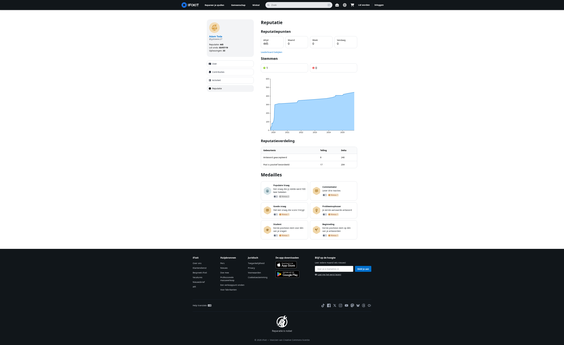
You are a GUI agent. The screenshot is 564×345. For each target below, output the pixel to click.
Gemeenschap (238, 5)
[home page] (190, 5)
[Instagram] (340, 305)
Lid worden (364, 5)
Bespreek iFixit (200, 272)
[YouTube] (346, 305)
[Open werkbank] (337, 5)
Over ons (197, 263)
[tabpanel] (309, 129)
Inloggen (379, 5)
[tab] (230, 63)
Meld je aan (363, 269)
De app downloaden (287, 257)
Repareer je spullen (214, 5)
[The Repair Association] (369, 305)
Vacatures (197, 277)
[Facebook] (329, 305)
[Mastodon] (352, 305)
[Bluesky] (358, 305)
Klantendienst (200, 268)
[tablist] (230, 76)
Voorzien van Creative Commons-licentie (290, 340)
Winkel (256, 5)
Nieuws (224, 268)
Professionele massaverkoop (227, 279)
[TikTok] (323, 305)
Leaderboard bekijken (271, 52)
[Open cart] (352, 5)
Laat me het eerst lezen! (329, 274)
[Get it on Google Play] (287, 274)
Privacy (251, 268)
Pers (222, 263)
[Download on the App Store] (286, 264)
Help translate (200, 305)
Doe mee (224, 272)
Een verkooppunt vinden (232, 285)
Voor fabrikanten (228, 289)
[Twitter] (334, 305)
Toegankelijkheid (256, 263)
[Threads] (363, 305)
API (194, 286)
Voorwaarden (254, 272)
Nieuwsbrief (199, 282)
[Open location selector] (345, 5)
